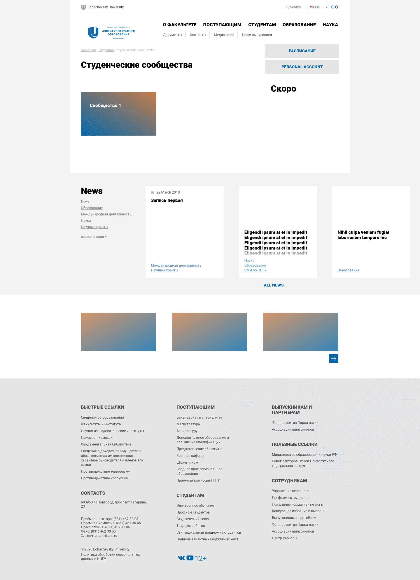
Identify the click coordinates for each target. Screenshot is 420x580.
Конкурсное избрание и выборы (298, 511)
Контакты (198, 35)
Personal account (302, 66)
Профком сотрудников (291, 498)
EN (317, 7)
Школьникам (187, 462)
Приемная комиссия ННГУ (198, 480)
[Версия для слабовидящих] (334, 6)
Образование (299, 24)
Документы (172, 35)
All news (274, 285)
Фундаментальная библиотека (106, 444)
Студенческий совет (193, 519)
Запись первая (167, 200)
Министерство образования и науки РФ (304, 454)
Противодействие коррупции (104, 478)
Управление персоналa (290, 491)
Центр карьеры (284, 538)
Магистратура (188, 424)
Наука (330, 24)
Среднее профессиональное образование (199, 471)
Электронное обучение (195, 505)
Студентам (262, 24)
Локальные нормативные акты (297, 504)
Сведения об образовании (102, 417)
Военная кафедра (191, 456)
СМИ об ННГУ (255, 270)
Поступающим (222, 24)
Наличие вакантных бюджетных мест (207, 539)
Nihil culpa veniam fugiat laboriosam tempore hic (363, 235)
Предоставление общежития (200, 449)
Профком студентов (193, 512)
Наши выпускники (257, 35)
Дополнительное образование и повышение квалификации (203, 439)
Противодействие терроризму (105, 471)
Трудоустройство (191, 526)
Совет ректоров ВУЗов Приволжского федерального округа (303, 463)
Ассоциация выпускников (293, 429)
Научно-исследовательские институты (112, 431)
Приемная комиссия (97, 437)
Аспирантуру (187, 431)
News (85, 201)
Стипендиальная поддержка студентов (209, 532)
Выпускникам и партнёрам (294, 518)
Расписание (302, 50)
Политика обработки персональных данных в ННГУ (110, 556)
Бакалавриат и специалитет (199, 417)
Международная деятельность (106, 214)
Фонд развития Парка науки (295, 423)
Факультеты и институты (101, 424)
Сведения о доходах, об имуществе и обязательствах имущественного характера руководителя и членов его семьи (112, 458)
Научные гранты (94, 227)
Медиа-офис (224, 35)
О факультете (179, 24)
